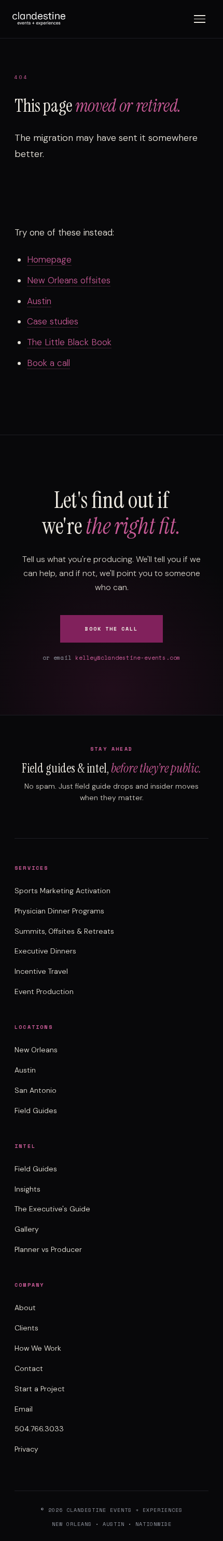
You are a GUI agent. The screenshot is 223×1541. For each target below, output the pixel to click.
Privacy (26, 1449)
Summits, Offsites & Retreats (64, 931)
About (25, 1307)
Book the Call (111, 629)
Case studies (52, 321)
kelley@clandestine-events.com (127, 658)
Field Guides (36, 1110)
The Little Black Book (69, 342)
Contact (29, 1368)
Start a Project (40, 1388)
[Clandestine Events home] (38, 18)
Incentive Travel (41, 971)
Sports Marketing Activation (62, 890)
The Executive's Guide (52, 1208)
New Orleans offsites (68, 280)
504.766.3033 (39, 1428)
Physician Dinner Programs (59, 911)
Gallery (27, 1229)
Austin (39, 301)
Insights (27, 1189)
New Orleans (36, 1049)
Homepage (49, 259)
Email (24, 1409)
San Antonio (36, 1090)
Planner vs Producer (48, 1249)
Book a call (48, 363)
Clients (26, 1328)
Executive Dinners (45, 951)
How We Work (38, 1348)
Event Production (44, 991)
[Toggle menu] (200, 19)
